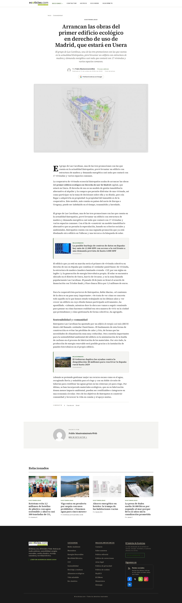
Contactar (71, 3)
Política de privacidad (103, 566)
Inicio (49, 15)
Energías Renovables (75, 554)
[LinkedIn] (129, 584)
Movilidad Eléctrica (75, 558)
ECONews (99, 577)
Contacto (98, 547)
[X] (135, 579)
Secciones (56, 3)
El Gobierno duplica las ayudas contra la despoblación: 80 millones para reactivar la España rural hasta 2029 (99, 362)
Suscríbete (108, 3)
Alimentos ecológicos (76, 573)
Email (78, 405)
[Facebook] (129, 579)
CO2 (69, 562)
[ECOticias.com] (39, 3)
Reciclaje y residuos (75, 570)
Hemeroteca (100, 581)
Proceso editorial (103, 69)
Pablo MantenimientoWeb (85, 69)
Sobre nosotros (101, 550)
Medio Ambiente (74, 547)
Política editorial (101, 554)
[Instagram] (146, 579)
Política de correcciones (104, 558)
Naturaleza (72, 550)
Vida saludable (73, 577)
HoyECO (83, 3)
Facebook (70, 405)
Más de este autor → (78, 437)
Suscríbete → (135, 555)
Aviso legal (99, 562)
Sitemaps (98, 585)
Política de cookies (102, 570)
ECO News (94, 3)
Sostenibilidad (58, 15)
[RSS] (140, 579)
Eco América (72, 581)
